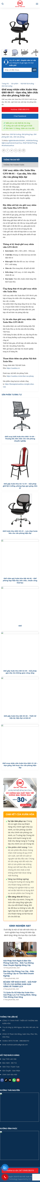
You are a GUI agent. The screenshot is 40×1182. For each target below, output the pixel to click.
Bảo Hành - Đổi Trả (9, 1063)
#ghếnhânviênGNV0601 (16, 140)
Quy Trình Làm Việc (9, 1059)
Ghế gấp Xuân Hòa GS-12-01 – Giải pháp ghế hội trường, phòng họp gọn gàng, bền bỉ (20, 486)
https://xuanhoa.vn (13, 368)
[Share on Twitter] (12, 150)
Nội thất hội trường (27, 83)
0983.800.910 (24, 1041)
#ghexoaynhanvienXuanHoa (12, 143)
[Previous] (5, 29)
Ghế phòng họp (27, 134)
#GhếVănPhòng (31, 140)
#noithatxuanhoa (8, 145)
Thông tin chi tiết (11, 160)
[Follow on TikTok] (6, 1080)
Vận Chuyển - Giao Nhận (11, 1071)
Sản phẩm (14, 83)
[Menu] (37, 4)
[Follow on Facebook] (2, 1080)
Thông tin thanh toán (13, 165)
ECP (29, 1179)
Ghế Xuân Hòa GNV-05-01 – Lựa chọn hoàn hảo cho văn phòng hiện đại (20, 532)
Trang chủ (5, 83)
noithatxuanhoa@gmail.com (17, 1045)
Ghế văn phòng (18, 137)
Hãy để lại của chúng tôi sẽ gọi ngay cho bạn (22, 62)
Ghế (20, 626)
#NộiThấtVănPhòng (30, 143)
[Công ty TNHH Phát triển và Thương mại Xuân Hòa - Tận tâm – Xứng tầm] (20, 4)
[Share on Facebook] (8, 150)
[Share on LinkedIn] (24, 150)
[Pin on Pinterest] (20, 150)
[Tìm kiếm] (2, 4)
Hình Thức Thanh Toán (10, 1067)
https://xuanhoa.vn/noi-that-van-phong (20, 376)
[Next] (35, 29)
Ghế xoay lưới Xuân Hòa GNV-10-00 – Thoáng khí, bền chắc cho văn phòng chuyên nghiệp (20, 438)
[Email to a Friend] (16, 150)
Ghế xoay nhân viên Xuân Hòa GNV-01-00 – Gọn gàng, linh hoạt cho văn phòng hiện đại (20, 765)
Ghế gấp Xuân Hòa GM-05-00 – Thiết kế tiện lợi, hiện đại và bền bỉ (20, 717)
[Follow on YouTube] (18, 1080)
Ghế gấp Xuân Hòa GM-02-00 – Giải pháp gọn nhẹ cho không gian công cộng (20, 672)
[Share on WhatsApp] (4, 150)
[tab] (20, 159)
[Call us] (14, 1080)
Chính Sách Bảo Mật (9, 1074)
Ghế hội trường (7, 86)
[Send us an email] (10, 1080)
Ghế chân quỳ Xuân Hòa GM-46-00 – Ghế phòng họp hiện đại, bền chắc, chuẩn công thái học (20, 580)
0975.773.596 (13, 1041)
